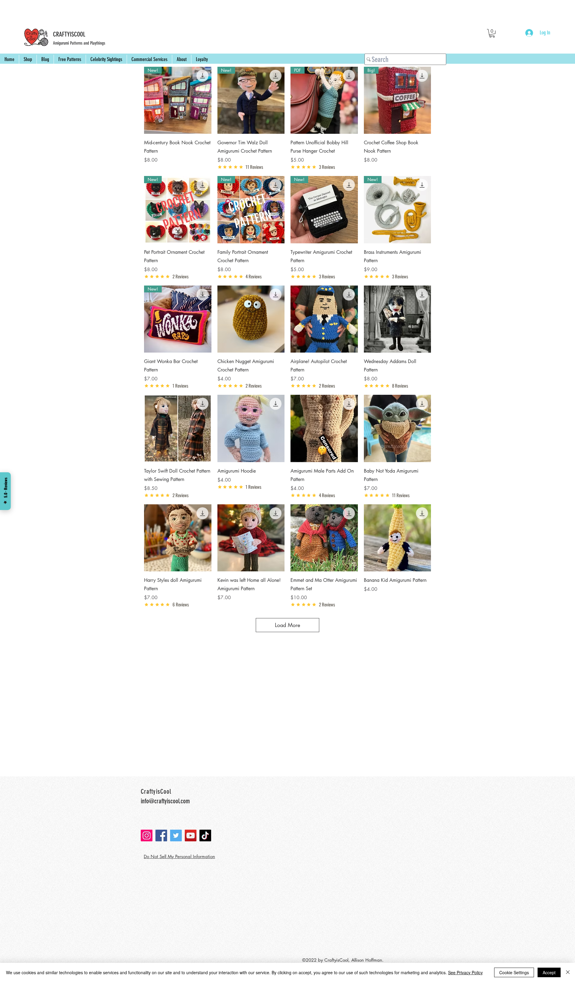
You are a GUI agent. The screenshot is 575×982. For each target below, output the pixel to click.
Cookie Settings (514, 972)
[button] (492, 33)
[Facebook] (161, 835)
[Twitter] (176, 835)
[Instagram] (146, 835)
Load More (287, 625)
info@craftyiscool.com (165, 801)
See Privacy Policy (465, 972)
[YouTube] (190, 835)
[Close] (567, 972)
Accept (549, 972)
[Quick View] (251, 319)
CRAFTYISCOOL (69, 34)
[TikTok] (205, 835)
